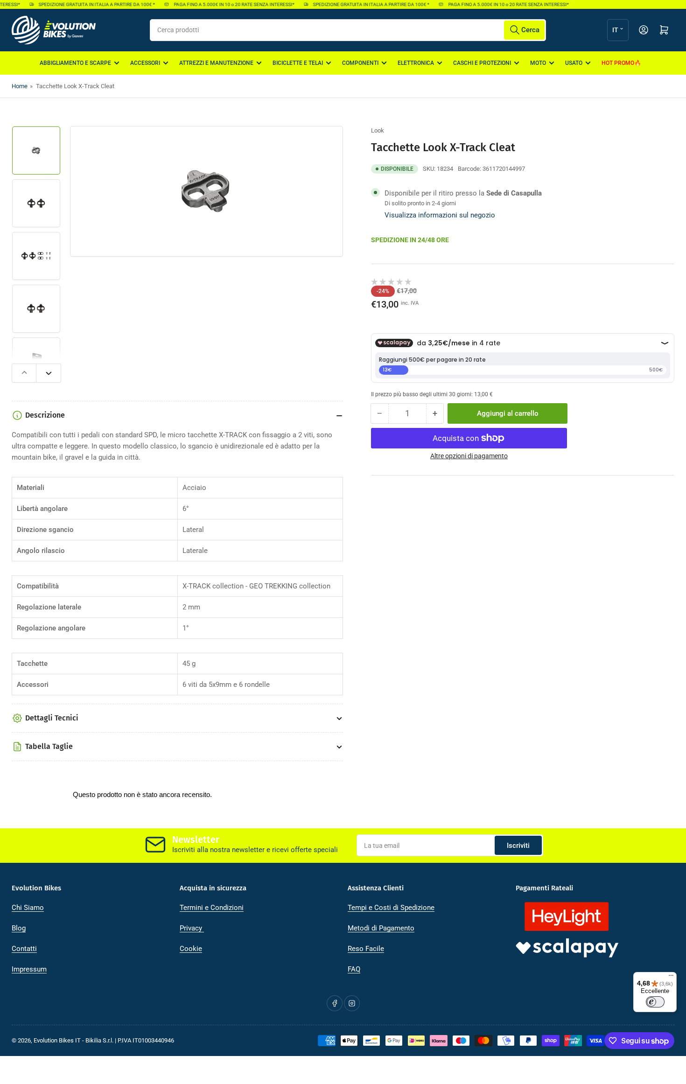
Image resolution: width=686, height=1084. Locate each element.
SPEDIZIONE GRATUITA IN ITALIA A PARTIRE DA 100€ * (90, 4)
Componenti (360, 63)
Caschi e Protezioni (482, 63)
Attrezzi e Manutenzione (216, 63)
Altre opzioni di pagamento (469, 456)
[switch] (655, 1001)
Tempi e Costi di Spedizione (391, 907)
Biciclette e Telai (298, 63)
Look (377, 130)
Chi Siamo (28, 907)
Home (20, 86)
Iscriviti (518, 845)
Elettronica (416, 63)
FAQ (354, 969)
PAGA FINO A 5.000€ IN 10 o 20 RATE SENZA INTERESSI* (227, 4)
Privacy (192, 928)
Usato (573, 63)
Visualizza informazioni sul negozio (440, 214)
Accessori (145, 63)
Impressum (29, 969)
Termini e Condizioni (212, 907)
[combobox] (348, 30)
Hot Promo (618, 63)
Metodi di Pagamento (381, 928)
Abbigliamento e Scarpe (75, 63)
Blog (19, 928)
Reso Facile (366, 948)
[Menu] (671, 977)
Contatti (24, 948)
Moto (538, 63)
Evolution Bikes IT (57, 1040)
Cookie (191, 948)
